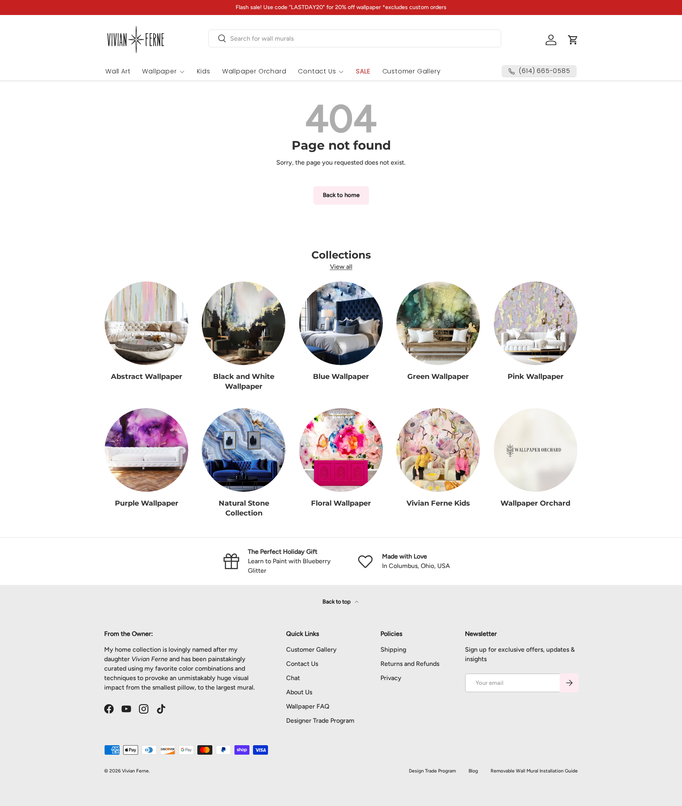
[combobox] (355, 38)
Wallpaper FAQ (308, 706)
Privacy (390, 678)
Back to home (341, 195)
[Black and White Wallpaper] (243, 323)
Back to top (337, 601)
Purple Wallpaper (146, 503)
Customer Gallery (411, 71)
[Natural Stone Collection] (243, 450)
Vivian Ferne (135, 771)
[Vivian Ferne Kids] (438, 450)
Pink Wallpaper (536, 376)
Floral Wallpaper (341, 503)
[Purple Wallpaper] (146, 450)
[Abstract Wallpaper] (146, 323)
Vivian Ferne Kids (438, 503)
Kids (203, 71)
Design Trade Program (432, 771)
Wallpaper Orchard (254, 71)
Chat (293, 678)
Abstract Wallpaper (146, 376)
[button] (573, 40)
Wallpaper (159, 71)
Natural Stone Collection (244, 508)
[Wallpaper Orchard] (535, 450)
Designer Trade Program (320, 720)
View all (341, 266)
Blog (473, 771)
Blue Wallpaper (341, 376)
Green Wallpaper (438, 376)
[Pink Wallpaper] (535, 323)
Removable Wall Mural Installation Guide (534, 771)
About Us (299, 692)
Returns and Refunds (409, 663)
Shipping (393, 649)
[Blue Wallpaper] (341, 323)
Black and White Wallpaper (243, 381)
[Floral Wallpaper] (341, 450)
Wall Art (117, 71)
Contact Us (317, 71)
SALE (363, 71)
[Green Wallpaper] (438, 323)
